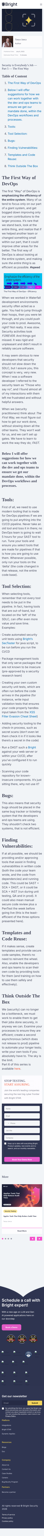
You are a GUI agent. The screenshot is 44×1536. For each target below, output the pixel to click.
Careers (5, 1478)
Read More (22, 1231)
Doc (3, 1452)
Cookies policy (7, 1521)
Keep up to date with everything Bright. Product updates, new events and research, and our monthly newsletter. (23, 1146)
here (17, 1068)
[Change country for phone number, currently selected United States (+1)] (7, 1123)
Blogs (4, 1447)
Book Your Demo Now (22, 1159)
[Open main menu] (41, 4)
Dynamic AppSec (8, 1434)
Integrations (6, 1425)
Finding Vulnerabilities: (23, 147)
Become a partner (9, 1492)
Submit (35, 1403)
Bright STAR (6, 1430)
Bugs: (11, 140)
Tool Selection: (17, 133)
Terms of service (8, 1515)
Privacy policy (7, 1518)
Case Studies (7, 1473)
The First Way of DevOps (24, 83)
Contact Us (6, 1469)
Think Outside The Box (23, 166)
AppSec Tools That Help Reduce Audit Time (19, 1216)
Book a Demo (11, 1327)
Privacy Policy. (10, 1416)
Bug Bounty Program (10, 1482)
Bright (32, 747)
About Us (5, 1465)
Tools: (12, 126)
